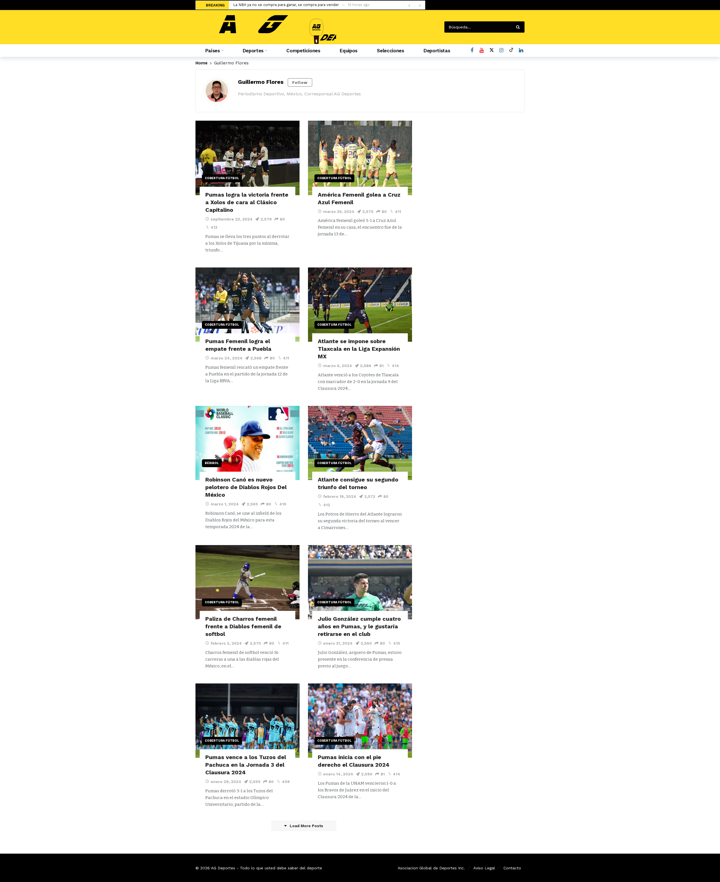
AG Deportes (223, 868)
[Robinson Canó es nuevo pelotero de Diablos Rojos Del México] (247, 443)
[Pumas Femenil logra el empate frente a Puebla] (247, 304)
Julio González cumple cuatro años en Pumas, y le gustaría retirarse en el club (359, 626)
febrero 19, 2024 (339, 496)
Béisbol (212, 463)
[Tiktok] (511, 50)
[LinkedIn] (521, 50)
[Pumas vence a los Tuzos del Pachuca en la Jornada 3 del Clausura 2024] (247, 720)
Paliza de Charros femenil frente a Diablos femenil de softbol (243, 626)
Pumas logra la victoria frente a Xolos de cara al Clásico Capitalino (246, 202)
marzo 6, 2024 (337, 365)
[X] (491, 50)
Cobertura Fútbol (222, 178)
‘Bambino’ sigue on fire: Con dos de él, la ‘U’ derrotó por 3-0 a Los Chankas (300, 5)
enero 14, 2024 (338, 774)
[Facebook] (471, 50)
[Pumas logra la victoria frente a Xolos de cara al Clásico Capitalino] (247, 158)
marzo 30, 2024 (338, 211)
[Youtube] (481, 50)
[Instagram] (501, 50)
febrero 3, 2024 (226, 643)
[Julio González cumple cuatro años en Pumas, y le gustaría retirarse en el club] (360, 582)
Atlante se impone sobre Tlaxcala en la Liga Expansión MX (359, 349)
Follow (300, 82)
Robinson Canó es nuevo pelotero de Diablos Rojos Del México (246, 487)
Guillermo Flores (261, 81)
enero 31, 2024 (338, 643)
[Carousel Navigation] (414, 5)
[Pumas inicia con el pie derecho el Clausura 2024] (360, 720)
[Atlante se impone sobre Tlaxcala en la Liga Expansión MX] (360, 304)
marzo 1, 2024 (225, 504)
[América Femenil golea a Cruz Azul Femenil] (360, 158)
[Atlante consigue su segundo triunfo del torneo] (360, 443)
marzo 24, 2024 (226, 358)
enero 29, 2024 (226, 781)
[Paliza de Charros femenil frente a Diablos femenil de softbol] (247, 582)
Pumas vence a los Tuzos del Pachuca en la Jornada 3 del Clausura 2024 (245, 765)
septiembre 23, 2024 (232, 219)
